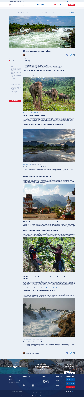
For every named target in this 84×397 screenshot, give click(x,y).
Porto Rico (24, 385)
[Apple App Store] (70, 379)
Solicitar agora (72, 4)
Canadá (33, 384)
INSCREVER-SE (71, 12)
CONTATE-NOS (64, 5)
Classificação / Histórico (46, 12)
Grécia (23, 384)
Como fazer (23, 12)
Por (28, 54)
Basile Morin (25, 164)
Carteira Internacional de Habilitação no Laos (54, 287)
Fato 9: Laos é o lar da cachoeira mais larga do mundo (15, 92)
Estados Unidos (25, 378)
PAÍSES (38, 4)
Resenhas (53, 12)
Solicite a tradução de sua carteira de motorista (15, 380)
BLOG (55, 4)
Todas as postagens (12, 12)
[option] (14, 366)
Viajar (57, 12)
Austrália (24, 383)
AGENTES (59, 4)
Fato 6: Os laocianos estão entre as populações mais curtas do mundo (15, 80)
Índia (33, 385)
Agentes (18, 12)
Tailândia (33, 383)
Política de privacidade (41, 392)
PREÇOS (42, 4)
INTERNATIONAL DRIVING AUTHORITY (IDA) (16, 1)
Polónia (33, 386)
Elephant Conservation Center (28, 112)
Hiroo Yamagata (26, 339)
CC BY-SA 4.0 (36, 112)
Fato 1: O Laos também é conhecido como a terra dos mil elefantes (15, 62)
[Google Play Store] (70, 383)
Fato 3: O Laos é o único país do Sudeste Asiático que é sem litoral (16, 69)
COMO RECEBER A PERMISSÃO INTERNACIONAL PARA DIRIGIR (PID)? (24, 5)
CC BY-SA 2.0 (31, 339)
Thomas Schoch (26, 274)
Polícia (39, 12)
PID (27, 12)
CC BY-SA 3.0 (31, 274)
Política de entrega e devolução (28, 392)
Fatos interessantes (33, 12)
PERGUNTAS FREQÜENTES (49, 5)
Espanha (33, 378)
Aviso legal (10, 395)
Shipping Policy (35, 392)
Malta (23, 386)
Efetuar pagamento (70, 387)
